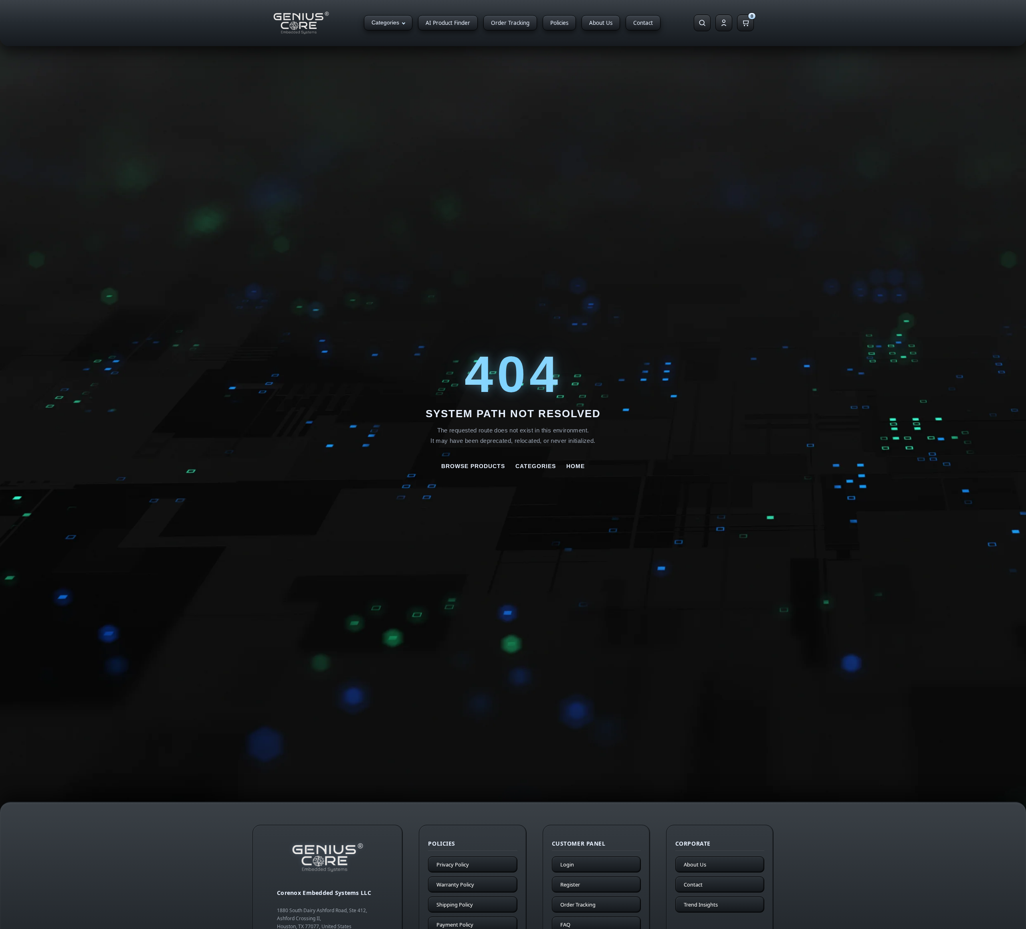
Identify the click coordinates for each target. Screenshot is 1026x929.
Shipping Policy (454, 904)
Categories (385, 23)
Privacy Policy (452, 864)
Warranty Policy (455, 884)
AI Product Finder (448, 22)
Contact (643, 22)
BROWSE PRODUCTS (473, 466)
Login (567, 864)
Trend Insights (701, 904)
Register (570, 884)
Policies (559, 22)
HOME (575, 466)
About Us (600, 22)
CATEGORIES (535, 466)
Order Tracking (510, 22)
